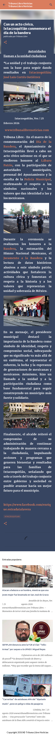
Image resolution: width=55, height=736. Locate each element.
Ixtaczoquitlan (12, 516)
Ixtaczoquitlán (40, 72)
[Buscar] (51, 4)
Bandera (10, 248)
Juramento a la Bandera (23, 258)
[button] (5, 42)
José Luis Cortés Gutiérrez (22, 77)
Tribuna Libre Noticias (20, 3)
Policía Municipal (37, 179)
